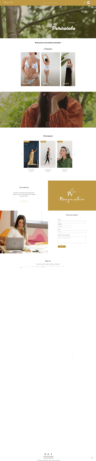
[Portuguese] (88, 2)
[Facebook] (51, 454)
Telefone (60, 224)
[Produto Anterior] (22, 154)
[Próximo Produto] (74, 154)
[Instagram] (45, 454)
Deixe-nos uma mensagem (64, 235)
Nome (59, 219)
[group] (48, 156)
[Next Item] (73, 69)
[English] (90, 2)
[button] (50, 3)
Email (59, 229)
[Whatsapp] (48, 454)
